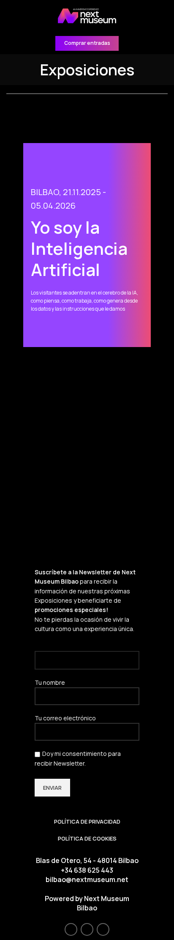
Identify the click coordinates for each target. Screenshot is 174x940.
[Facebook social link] (71, 929)
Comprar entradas (87, 43)
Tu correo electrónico (65, 718)
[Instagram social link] (87, 929)
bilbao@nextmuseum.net (87, 879)
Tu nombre (50, 682)
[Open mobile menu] (10, 16)
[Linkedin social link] (103, 929)
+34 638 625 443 (87, 870)
